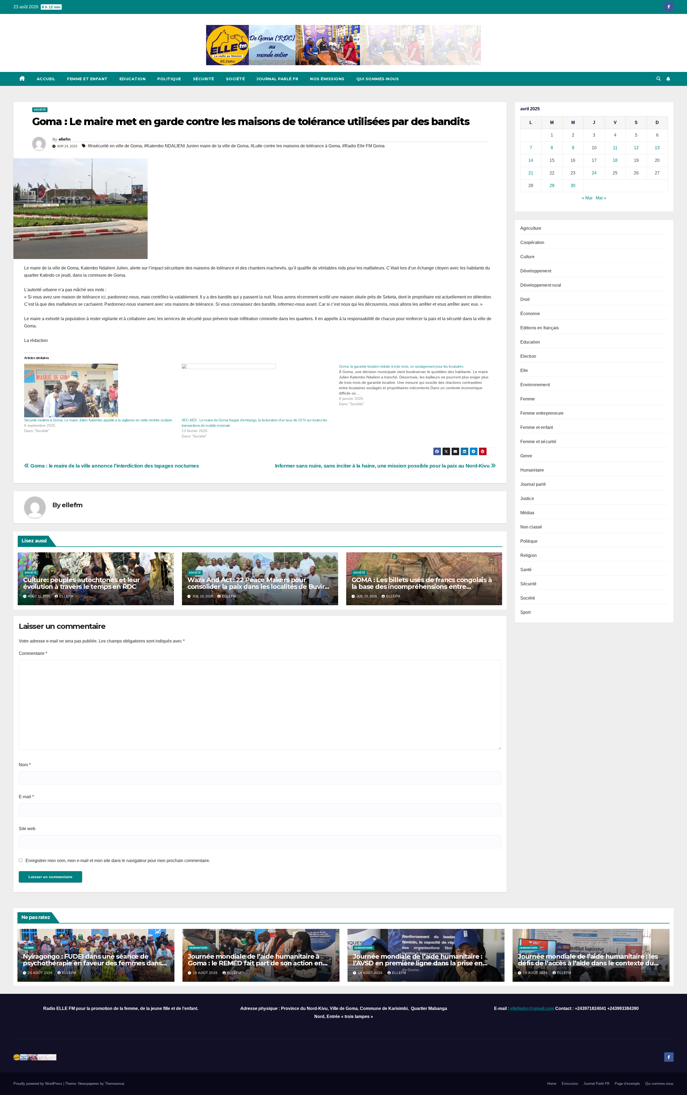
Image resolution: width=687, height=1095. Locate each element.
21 (530, 173)
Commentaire (33, 653)
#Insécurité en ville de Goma (115, 146)
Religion (528, 555)
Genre (526, 456)
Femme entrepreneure (542, 413)
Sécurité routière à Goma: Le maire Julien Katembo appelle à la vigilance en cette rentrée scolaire (98, 420)
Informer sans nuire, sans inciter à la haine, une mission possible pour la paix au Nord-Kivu (383, 466)
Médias (527, 512)
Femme (527, 399)
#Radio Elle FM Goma (363, 146)
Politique (169, 78)
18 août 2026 (536, 973)
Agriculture (531, 228)
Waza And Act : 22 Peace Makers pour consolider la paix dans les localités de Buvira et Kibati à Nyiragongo (257, 586)
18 (615, 160)
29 (552, 185)
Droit (525, 299)
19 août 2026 (206, 973)
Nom (25, 764)
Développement (535, 271)
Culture (527, 256)
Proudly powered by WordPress (38, 1084)
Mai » (601, 198)
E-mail (26, 796)
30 (573, 185)
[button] (658, 78)
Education (132, 78)
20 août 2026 (41, 973)
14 (530, 160)
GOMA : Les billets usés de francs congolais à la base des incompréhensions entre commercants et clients (422, 586)
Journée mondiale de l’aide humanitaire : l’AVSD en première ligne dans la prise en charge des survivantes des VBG (418, 963)
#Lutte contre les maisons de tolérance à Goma (295, 146)
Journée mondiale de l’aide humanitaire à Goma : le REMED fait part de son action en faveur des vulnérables (255, 963)
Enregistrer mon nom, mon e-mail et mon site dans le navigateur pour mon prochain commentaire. (117, 860)
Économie (530, 313)
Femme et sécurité (538, 441)
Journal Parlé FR (277, 78)
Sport (525, 612)
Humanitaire (532, 470)
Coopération (532, 242)
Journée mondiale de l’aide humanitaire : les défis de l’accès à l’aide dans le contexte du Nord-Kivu (588, 963)
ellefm (65, 139)
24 (594, 173)
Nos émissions (327, 78)
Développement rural (540, 285)
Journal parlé (533, 484)
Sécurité (203, 78)
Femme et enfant (87, 78)
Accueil (46, 78)
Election (528, 356)
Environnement (535, 384)
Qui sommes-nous (377, 78)
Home (551, 1084)
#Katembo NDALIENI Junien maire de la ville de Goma (196, 146)
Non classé (531, 527)
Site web (27, 828)
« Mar (587, 198)
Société (235, 78)
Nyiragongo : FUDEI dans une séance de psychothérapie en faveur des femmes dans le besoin (92, 963)
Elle (524, 370)
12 (636, 147)
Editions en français (539, 328)
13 (657, 147)
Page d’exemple (627, 1084)
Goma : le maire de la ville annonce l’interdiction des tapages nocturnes (114, 466)
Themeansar (114, 1084)
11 (615, 147)
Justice (527, 498)
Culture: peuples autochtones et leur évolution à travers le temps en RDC (81, 583)
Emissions (570, 1084)
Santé (526, 569)
